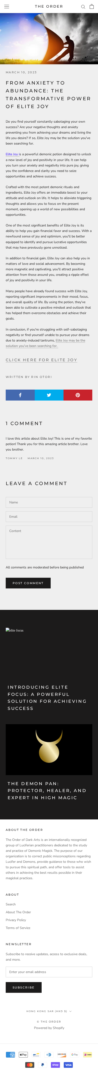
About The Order (18, 912)
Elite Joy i (13, 154)
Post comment (28, 583)
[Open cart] (92, 6)
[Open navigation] (6, 6)
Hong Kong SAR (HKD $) (46, 1011)
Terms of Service (18, 928)
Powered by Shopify (49, 1028)
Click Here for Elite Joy (41, 360)
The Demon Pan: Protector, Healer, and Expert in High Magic (47, 790)
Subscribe (24, 987)
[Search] (83, 7)
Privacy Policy (16, 920)
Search (11, 904)
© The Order (49, 1021)
